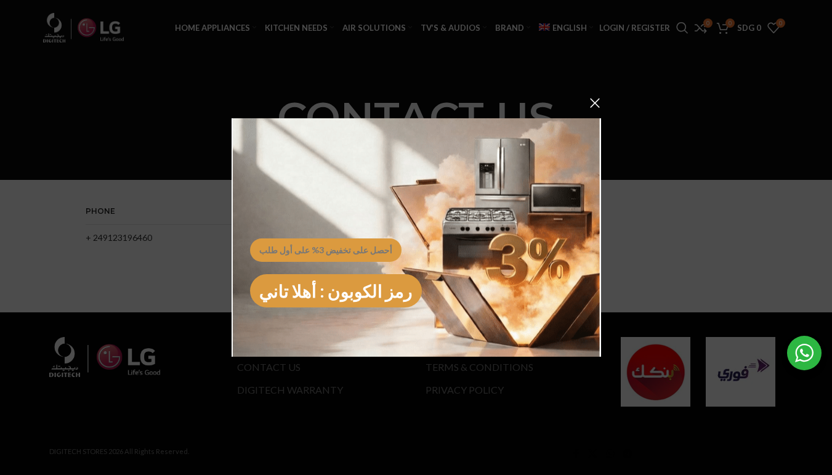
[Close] (595, 102)
